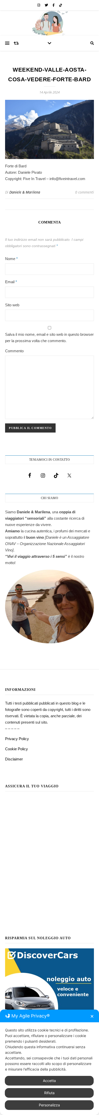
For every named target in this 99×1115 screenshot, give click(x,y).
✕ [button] (92, 1016)
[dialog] (49, 1062)
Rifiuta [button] (49, 1093)
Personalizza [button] (49, 1105)
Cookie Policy (16, 749)
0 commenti (84, 192)
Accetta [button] (49, 1080)
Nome (11, 259)
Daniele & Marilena (24, 192)
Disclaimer (14, 759)
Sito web (12, 305)
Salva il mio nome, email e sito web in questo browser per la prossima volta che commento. (49, 337)
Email (11, 282)
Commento (14, 351)
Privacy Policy (17, 739)
